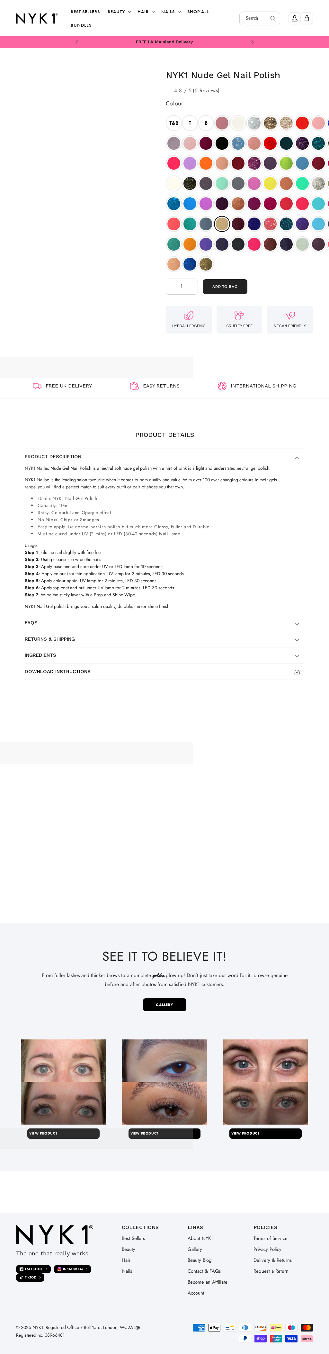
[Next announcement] (252, 42)
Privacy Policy (267, 1249)
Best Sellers (133, 1238)
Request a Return (271, 1271)
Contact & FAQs (204, 1271)
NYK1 (37, 1327)
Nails (127, 1271)
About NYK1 (200, 1238)
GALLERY (164, 1004)
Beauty (128, 1249)
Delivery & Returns (272, 1260)
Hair (126, 1260)
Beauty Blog (200, 1260)
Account (196, 1292)
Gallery (195, 1249)
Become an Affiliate (207, 1282)
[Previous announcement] (77, 42)
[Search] (273, 19)
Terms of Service (270, 1238)
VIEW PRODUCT (43, 1133)
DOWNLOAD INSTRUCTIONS (58, 671)
